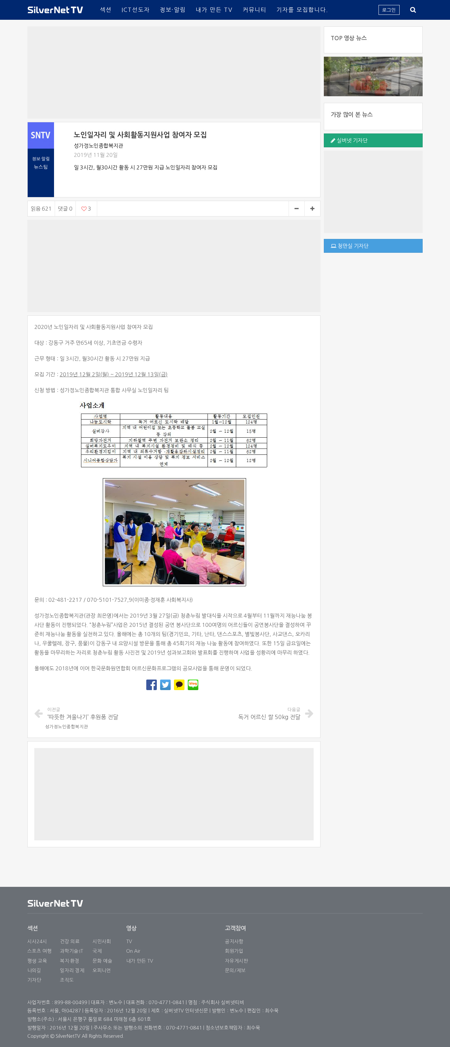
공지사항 (234, 941)
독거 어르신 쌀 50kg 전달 (269, 713)
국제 (97, 950)
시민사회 (102, 941)
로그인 (389, 10)
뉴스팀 (41, 166)
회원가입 (234, 950)
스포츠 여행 (39, 950)
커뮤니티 (255, 10)
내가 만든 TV (214, 10)
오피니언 (102, 970)
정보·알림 (173, 10)
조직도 (67, 979)
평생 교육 (37, 960)
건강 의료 (70, 941)
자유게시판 (236, 960)
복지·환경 (69, 960)
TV (129, 941)
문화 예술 (102, 960)
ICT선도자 (136, 10)
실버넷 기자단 (351, 140)
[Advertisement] (174, 72)
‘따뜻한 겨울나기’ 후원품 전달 (82, 713)
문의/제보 (235, 970)
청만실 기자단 (352, 245)
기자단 (34, 979)
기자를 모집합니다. (302, 10)
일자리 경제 (72, 970)
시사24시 (37, 941)
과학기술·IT (71, 950)
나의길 (34, 970)
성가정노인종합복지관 (66, 727)
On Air (133, 950)
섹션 (106, 10)
